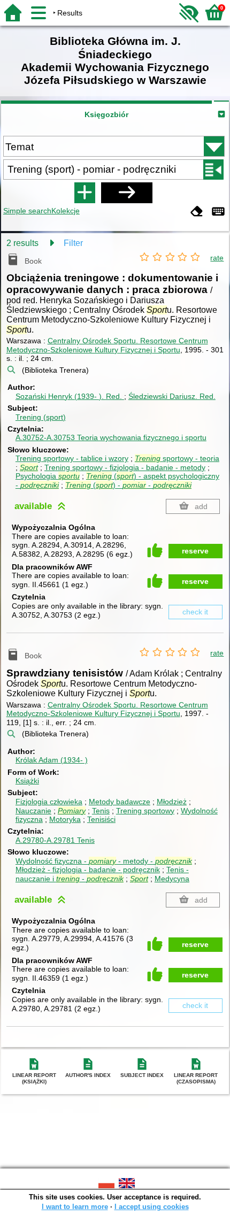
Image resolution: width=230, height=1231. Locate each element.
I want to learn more (75, 1207)
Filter (73, 243)
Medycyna (172, 878)
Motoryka (65, 819)
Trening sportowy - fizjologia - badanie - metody (124, 467)
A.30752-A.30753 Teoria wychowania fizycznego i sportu (111, 437)
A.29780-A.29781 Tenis (55, 840)
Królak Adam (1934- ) (52, 760)
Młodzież (172, 801)
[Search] (126, 192)
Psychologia (48, 476)
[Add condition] (84, 192)
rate (217, 257)
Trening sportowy (145, 810)
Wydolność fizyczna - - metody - (104, 861)
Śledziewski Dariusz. (172, 396)
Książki (27, 780)
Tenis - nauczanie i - (102, 874)
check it (195, 611)
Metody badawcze (119, 801)
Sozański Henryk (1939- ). (69, 396)
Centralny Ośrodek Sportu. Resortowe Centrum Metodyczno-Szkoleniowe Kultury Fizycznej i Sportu (107, 345)
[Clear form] (196, 212)
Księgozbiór (106, 114)
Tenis (101, 810)
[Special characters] (218, 212)
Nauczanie (33, 810)
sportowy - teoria (177, 458)
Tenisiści (101, 819)
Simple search (27, 210)
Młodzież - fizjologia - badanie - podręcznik (88, 869)
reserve (195, 551)
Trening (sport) (41, 417)
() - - (128, 485)
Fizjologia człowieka (49, 801)
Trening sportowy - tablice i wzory (72, 458)
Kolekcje (65, 210)
